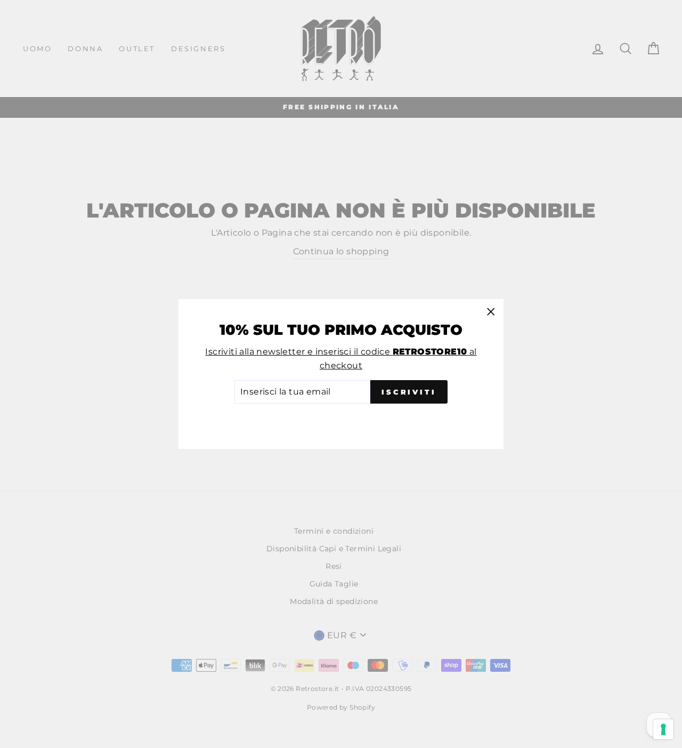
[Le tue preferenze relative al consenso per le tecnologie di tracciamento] (663, 729)
